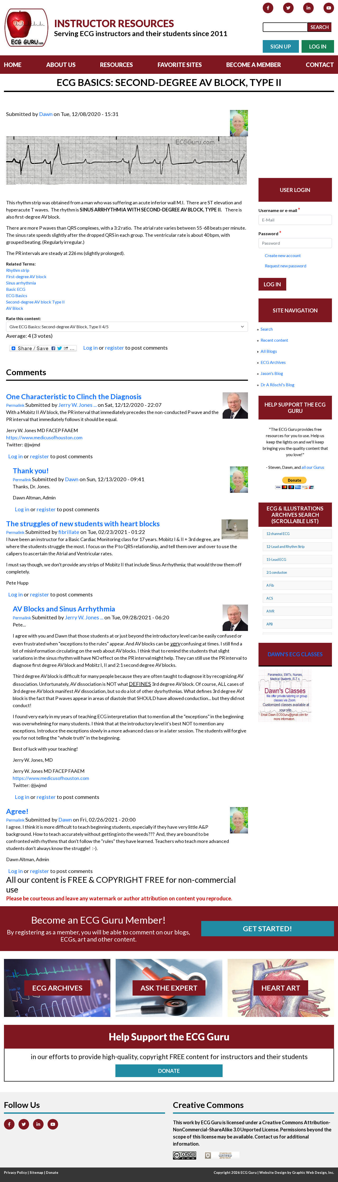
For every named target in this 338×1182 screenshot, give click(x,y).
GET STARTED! (267, 928)
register (114, 347)
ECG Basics (16, 295)
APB (269, 624)
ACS (269, 598)
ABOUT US (61, 64)
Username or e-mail (279, 210)
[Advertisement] (102, 106)
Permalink (15, 405)
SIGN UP (280, 46)
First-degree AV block (26, 276)
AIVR (270, 611)
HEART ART (280, 987)
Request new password (285, 265)
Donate (52, 1172)
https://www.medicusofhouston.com (44, 437)
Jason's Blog (272, 373)
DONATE (169, 1071)
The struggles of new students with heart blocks (83, 523)
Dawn (46, 114)
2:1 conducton (276, 572)
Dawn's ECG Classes (295, 654)
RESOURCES (116, 64)
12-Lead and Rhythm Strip (285, 546)
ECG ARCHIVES (57, 987)
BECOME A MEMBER (253, 64)
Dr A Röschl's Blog (277, 384)
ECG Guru (249, 1172)
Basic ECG (15, 289)
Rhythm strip (17, 270)
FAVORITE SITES (180, 64)
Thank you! (31, 470)
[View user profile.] (239, 123)
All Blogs (269, 351)
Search (267, 328)
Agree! (17, 811)
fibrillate (68, 532)
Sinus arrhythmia (21, 282)
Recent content (274, 339)
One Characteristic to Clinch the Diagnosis (74, 396)
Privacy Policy (15, 1172)
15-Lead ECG (276, 559)
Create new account (283, 255)
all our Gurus (313, 467)
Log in (90, 347)
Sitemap (36, 1172)
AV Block (14, 308)
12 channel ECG (278, 534)
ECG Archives (273, 362)
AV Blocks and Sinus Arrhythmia (64, 609)
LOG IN (317, 46)
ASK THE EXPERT (169, 987)
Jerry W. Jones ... (77, 405)
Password (270, 233)
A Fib (270, 585)
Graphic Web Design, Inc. (313, 1172)
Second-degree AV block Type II (35, 301)
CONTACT (320, 64)
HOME (12, 64)
